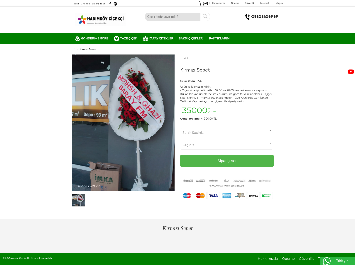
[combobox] (226, 132)
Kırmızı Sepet (195, 70)
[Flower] (100, 19)
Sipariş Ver (227, 161)
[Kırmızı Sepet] (123, 122)
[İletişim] (262, 16)
